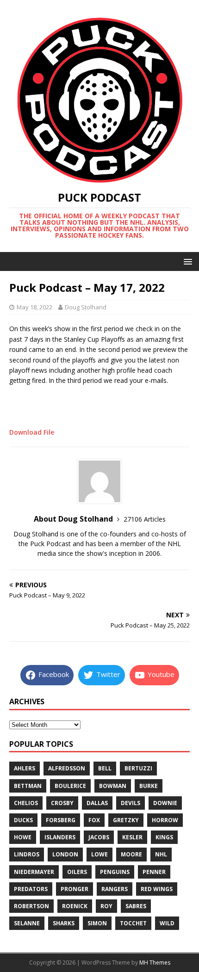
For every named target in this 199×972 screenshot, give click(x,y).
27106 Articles (145, 519)
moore (131, 854)
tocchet (133, 923)
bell (105, 768)
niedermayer (34, 872)
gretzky (126, 820)
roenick (74, 906)
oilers (77, 872)
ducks (23, 820)
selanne (27, 923)
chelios (26, 803)
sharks (64, 923)
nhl (161, 854)
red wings (157, 889)
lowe (99, 854)
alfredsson (66, 768)
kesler (132, 837)
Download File (31, 432)
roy (106, 906)
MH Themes (154, 962)
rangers (114, 889)
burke (148, 786)
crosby (62, 803)
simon (97, 923)
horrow (165, 820)
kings (164, 837)
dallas (97, 803)
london (65, 854)
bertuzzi (138, 768)
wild (167, 923)
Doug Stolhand (85, 307)
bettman (28, 786)
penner (154, 872)
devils (130, 803)
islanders (59, 837)
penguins (115, 872)
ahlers (24, 768)
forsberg (60, 820)
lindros (26, 854)
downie (165, 803)
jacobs (98, 837)
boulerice (70, 786)
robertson (31, 906)
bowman (112, 786)
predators (31, 889)
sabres (135, 906)
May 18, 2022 (34, 307)
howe (22, 837)
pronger (74, 889)
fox (94, 820)
